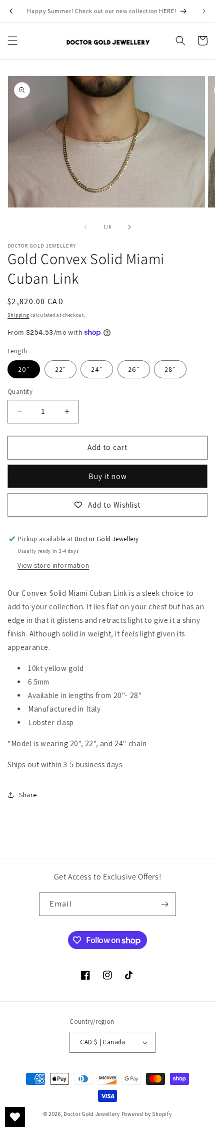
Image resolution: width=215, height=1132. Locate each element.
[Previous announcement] (11, 11)
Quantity (20, 391)
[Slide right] (129, 227)
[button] (13, 41)
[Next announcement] (204, 11)
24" (96, 369)
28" (170, 369)
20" (24, 369)
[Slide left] (85, 227)
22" (60, 369)
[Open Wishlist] (15, 1117)
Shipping (19, 315)
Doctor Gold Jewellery (92, 1113)
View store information (53, 565)
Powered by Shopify (147, 1113)
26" (134, 369)
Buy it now (107, 476)
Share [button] (28, 794)
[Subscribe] (165, 904)
